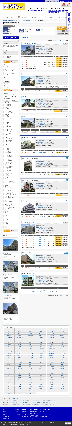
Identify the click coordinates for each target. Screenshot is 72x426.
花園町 (51, 377)
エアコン (7, 177)
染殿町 (30, 364)
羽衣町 (30, 377)
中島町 (9, 373)
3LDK (13, 72)
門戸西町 (52, 388)
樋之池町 (62, 379)
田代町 (19, 366)
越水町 (41, 357)
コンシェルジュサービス (10, 207)
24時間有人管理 (8, 201)
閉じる (68, 423)
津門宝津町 (20, 371)
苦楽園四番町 (41, 348)
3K (12, 70)
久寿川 (49, 404)
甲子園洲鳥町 (52, 351)
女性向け (7, 137)
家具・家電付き (8, 156)
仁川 (44, 81)
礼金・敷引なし (8, 57)
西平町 (62, 375)
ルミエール (24, 74)
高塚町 (62, 364)
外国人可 (7, 130)
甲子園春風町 (52, 353)
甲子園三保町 (62, 353)
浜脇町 (19, 379)
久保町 (9, 348)
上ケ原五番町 (9, 337)
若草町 (30, 393)
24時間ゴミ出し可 (9, 204)
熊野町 (19, 348)
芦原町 (41, 328)
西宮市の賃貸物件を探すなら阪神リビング (41, 409)
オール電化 (7, 149)
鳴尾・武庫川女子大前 (21, 404)
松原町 (9, 386)
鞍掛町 (30, 348)
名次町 (9, 375)
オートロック (8, 193)
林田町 (30, 379)
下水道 (7, 227)
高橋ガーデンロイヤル (8, 316)
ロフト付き (7, 142)
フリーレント (8, 126)
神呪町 (9, 346)
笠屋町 (30, 342)
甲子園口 (41, 355)
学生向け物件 (25, 413)
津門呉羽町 (41, 368)
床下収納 (7, 179)
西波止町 (52, 375)
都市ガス (7, 226)
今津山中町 (62, 335)
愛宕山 (51, 328)
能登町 (9, 377)
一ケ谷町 (62, 331)
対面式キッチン (8, 164)
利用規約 (5, 414)
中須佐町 (20, 373)
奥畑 (20, 342)
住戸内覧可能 (8, 205)
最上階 (7, 215)
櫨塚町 (41, 377)
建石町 (30, 366)
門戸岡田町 (41, 388)
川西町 (51, 344)
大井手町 (20, 340)
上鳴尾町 (30, 328)
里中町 (37, 400)
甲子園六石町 (30, 355)
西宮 (35, 404)
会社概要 (5, 411)
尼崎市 (18, 398)
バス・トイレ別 (8, 166)
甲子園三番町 (30, 351)
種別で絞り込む (11, 41)
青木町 (19, 328)
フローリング (8, 141)
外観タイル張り (8, 159)
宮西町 (51, 386)
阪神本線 (15, 402)
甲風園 (19, 357)
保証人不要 (7, 114)
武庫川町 (62, 386)
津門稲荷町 (62, 366)
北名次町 (62, 346)
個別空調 (7, 224)
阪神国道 (53, 404)
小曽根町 (52, 357)
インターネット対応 (9, 192)
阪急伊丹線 (49, 402)
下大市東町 (41, 362)
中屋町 (62, 373)
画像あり (6, 100)
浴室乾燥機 (7, 168)
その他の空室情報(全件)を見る (29, 68)
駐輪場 (7, 153)
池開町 (19, 331)
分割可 (7, 119)
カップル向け (8, 136)
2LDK (6, 70)
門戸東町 (62, 388)
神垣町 (62, 342)
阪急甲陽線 (43, 402)
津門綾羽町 (52, 366)
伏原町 (9, 384)
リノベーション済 (9, 112)
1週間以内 (14, 96)
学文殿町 (30, 346)
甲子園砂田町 (62, 351)
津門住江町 (52, 368)
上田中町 (30, 337)
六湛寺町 (20, 393)
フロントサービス (9, 203)
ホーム (4, 409)
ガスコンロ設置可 (9, 131)
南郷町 (30, 375)
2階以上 (7, 209)
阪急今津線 (40, 48)
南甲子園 (30, 386)
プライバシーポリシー (7, 413)
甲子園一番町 (52, 348)
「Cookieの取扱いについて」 (14, 424)
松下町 (62, 384)
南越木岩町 (41, 386)
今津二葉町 (41, 335)
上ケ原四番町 (19, 337)
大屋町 (62, 340)
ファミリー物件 (25, 416)
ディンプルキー (8, 198)
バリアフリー (8, 118)
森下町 (19, 388)
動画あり (14, 100)
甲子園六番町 (19, 355)
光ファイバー (8, 190)
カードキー (7, 127)
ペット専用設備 (8, 105)
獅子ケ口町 (20, 362)
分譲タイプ (7, 121)
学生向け (7, 134)
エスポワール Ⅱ (26, 96)
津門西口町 (62, 368)
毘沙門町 (52, 382)
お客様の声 (17, 411)
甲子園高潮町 (9, 353)
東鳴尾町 (52, 379)
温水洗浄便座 (8, 170)
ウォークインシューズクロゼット (11, 183)
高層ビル (7, 220)
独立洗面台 (7, 175)
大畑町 (41, 340)
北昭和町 (52, 346)
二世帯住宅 (7, 125)
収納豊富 (7, 185)
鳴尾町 (19, 375)
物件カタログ (6, 418)
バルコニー (7, 147)
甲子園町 (62, 355)
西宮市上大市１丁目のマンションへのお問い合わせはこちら (44, 291)
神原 (20, 346)
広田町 (41, 382)
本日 (13, 94)
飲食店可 (7, 222)
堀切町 (41, 384)
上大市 (45, 46)
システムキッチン (9, 163)
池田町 (9, 331)
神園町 (19, 344)
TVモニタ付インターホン (10, 194)
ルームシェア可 (8, 133)
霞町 (41, 342)
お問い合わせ (17, 409)
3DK (5, 72)
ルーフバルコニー (9, 148)
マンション (12, 49)
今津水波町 (52, 335)
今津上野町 (41, 333)
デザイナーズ (8, 111)
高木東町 (52, 364)
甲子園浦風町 (62, 348)
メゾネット (7, 144)
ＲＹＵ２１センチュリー (28, 116)
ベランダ (7, 145)
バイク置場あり (8, 155)
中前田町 (52, 373)
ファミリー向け (8, 138)
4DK (13, 73)
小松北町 (62, 357)
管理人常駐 (7, 122)
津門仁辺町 (9, 371)
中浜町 (41, 373)
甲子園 (14, 404)
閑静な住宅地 (8, 110)
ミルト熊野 (6, 253)
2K (5, 69)
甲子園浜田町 (41, 353)
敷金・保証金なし (8, 56)
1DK (5, 68)
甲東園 (45, 48)
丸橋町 (19, 386)
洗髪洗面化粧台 (8, 173)
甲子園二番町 (19, 353)
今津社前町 (9, 335)
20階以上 (7, 213)
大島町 (30, 340)
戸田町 (62, 371)
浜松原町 (9, 379)
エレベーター (8, 151)
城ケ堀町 (62, 362)
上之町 (30, 344)
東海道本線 (20, 402)
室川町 (9, 388)
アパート (6, 49)
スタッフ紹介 (17, 414)
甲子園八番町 (30, 353)
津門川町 (30, 368)
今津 (32, 404)
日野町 (9, 382)
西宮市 (42, 46)
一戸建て (6, 50)
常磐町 (41, 371)
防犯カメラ (7, 200)
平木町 (19, 382)
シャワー (7, 174)
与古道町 (9, 393)
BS (6, 187)
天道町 (30, 371)
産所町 (9, 362)
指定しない (7, 94)
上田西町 (41, 337)
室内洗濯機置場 (8, 140)
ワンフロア (7, 219)
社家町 (51, 362)
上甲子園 (9, 344)
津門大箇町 (9, 368)
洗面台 (7, 171)
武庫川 (42, 404)
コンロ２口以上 (8, 160)
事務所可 (7, 115)
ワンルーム (7, 66)
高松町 (9, 366)
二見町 (19, 384)
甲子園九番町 (9, 351)
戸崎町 (51, 371)
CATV (6, 189)
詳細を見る (59, 58)
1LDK (13, 68)
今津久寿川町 (62, 333)
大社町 (41, 364)
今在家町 (20, 333)
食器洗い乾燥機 (8, 162)
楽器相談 (7, 107)
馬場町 (41, 379)
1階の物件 (7, 211)
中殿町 (30, 373)
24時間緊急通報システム (10, 197)
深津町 (62, 382)
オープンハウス (8, 129)
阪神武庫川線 (38, 402)
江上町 (62, 337)
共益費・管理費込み (9, 58)
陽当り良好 (7, 108)
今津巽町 (20, 335)
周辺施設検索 (17, 413)
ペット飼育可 (8, 104)
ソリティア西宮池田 (8, 274)
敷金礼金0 (24, 411)
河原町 (62, 344)
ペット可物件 (25, 414)
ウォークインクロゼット (10, 181)
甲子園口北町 (52, 355)
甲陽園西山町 (30, 357)
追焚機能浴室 (8, 167)
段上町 (41, 366)
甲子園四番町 (9, 355)
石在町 (30, 331)
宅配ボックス (8, 196)
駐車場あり (7, 208)
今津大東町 (52, 333)
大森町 (51, 340)
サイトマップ (6, 416)
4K (5, 73)
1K (12, 66)
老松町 (9, 340)
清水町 (30, 362)
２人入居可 (7, 116)
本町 (52, 384)
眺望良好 (7, 123)
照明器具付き (8, 152)
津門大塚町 (20, 368)
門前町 (30, 388)
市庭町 (9, 333)
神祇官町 (9, 364)
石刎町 (41, 331)
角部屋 (7, 218)
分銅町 (30, 384)
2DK (13, 69)
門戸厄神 (45, 49)
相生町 (9, 328)
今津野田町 (30, 335)
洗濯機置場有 (8, 158)
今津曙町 (30, 333)
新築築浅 (24, 409)
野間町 (19, 377)
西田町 (41, 375)
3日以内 (6, 96)
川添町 (41, 344)
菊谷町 (41, 346)
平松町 (30, 382)
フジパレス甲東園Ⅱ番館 (28, 222)
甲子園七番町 (41, 351)
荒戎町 (62, 328)
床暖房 (7, 178)
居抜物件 (7, 223)
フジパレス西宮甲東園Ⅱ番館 (29, 43)
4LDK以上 (7, 74)
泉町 (52, 331)
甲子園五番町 (19, 351)
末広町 (19, 364)
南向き (7, 216)
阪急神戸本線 (41, 51)
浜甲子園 (62, 377)
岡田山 (9, 342)
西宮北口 (46, 51)
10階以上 (7, 212)
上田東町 (52, 337)
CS (6, 186)
